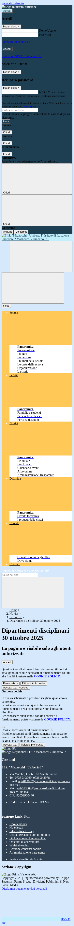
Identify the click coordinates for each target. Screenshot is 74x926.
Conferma (21, 231)
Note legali (16, 827)
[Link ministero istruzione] (19, 6)
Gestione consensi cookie (25, 849)
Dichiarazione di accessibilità (27, 838)
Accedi (7, 10)
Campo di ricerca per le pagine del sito (25, 571)
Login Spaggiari (31, 106)
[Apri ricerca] (41, 256)
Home (13, 610)
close (6, 305)
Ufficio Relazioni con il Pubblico (30, 834)
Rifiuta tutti (33, 683)
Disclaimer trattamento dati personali (24, 888)
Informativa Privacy (21, 831)
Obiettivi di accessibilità (24, 841)
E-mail (43, 91)
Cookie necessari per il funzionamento (26, 730)
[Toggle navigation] (33, 288)
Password (45, 34)
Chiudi (6, 132)
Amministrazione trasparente (27, 852)
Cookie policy (18, 824)
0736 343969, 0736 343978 (32, 777)
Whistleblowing (19, 845)
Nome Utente (47, 30)
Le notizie (15, 617)
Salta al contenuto (13, 3)
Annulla (7, 231)
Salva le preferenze (32, 744)
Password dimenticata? (16, 41)
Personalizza (10, 683)
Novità (13, 613)
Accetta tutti (15, 687)
